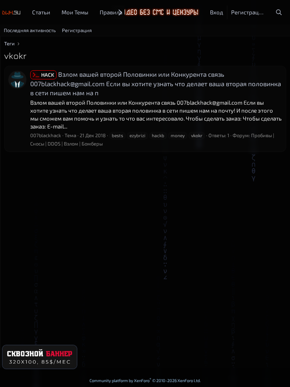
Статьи (41, 12)
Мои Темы (75, 12)
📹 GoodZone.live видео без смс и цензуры (125, 12)
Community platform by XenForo (145, 380)
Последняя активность (30, 30)
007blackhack (45, 135)
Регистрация (77, 30)
